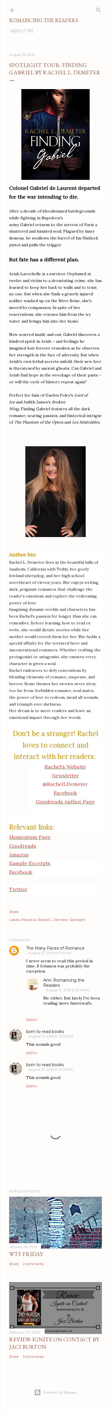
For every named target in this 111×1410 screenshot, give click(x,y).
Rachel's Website (65, 766)
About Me (22, 30)
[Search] (98, 8)
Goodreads (22, 846)
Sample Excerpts (29, 863)
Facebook (65, 793)
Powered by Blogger (60, 1392)
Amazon (18, 854)
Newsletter (65, 775)
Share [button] (13, 912)
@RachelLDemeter (65, 784)
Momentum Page (30, 837)
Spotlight (77, 919)
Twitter (18, 889)
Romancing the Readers (43, 20)
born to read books (45, 1031)
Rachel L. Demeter (53, 919)
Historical (28, 919)
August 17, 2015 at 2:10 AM (49, 953)
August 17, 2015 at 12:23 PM (50, 1036)
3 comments (33, 1356)
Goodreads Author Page (65, 801)
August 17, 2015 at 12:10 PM (68, 990)
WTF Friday (26, 1254)
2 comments (33, 1264)
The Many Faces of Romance (55, 948)
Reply (31, 1020)
